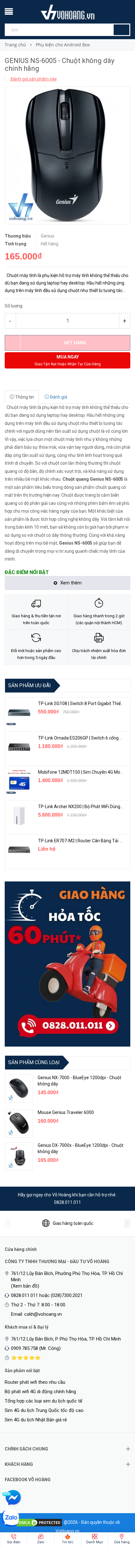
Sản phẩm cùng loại (34, 1062)
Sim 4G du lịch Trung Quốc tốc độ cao (44, 1410)
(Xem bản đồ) (25, 1286)
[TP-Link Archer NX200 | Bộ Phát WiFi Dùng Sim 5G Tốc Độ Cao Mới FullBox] (19, 815)
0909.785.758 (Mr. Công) (36, 1348)
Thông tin (24, 397)
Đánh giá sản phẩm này (33, 78)
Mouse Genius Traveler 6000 (66, 1112)
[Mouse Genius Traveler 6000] (19, 1123)
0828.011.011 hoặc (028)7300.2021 (47, 1295)
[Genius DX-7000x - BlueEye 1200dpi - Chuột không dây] (19, 1156)
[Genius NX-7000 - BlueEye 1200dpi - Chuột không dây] (19, 1088)
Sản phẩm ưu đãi (29, 685)
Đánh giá (58, 397)
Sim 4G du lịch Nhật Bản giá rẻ (36, 1420)
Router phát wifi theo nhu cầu (35, 1382)
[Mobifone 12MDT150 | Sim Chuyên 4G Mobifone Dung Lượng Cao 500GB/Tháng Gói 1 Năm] (19, 781)
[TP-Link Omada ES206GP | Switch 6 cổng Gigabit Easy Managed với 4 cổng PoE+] (19, 747)
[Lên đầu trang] (117, 1509)
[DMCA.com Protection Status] (39, 1521)
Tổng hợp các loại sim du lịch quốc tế (43, 1401)
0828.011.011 (67, 1202)
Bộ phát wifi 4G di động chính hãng (40, 1391)
